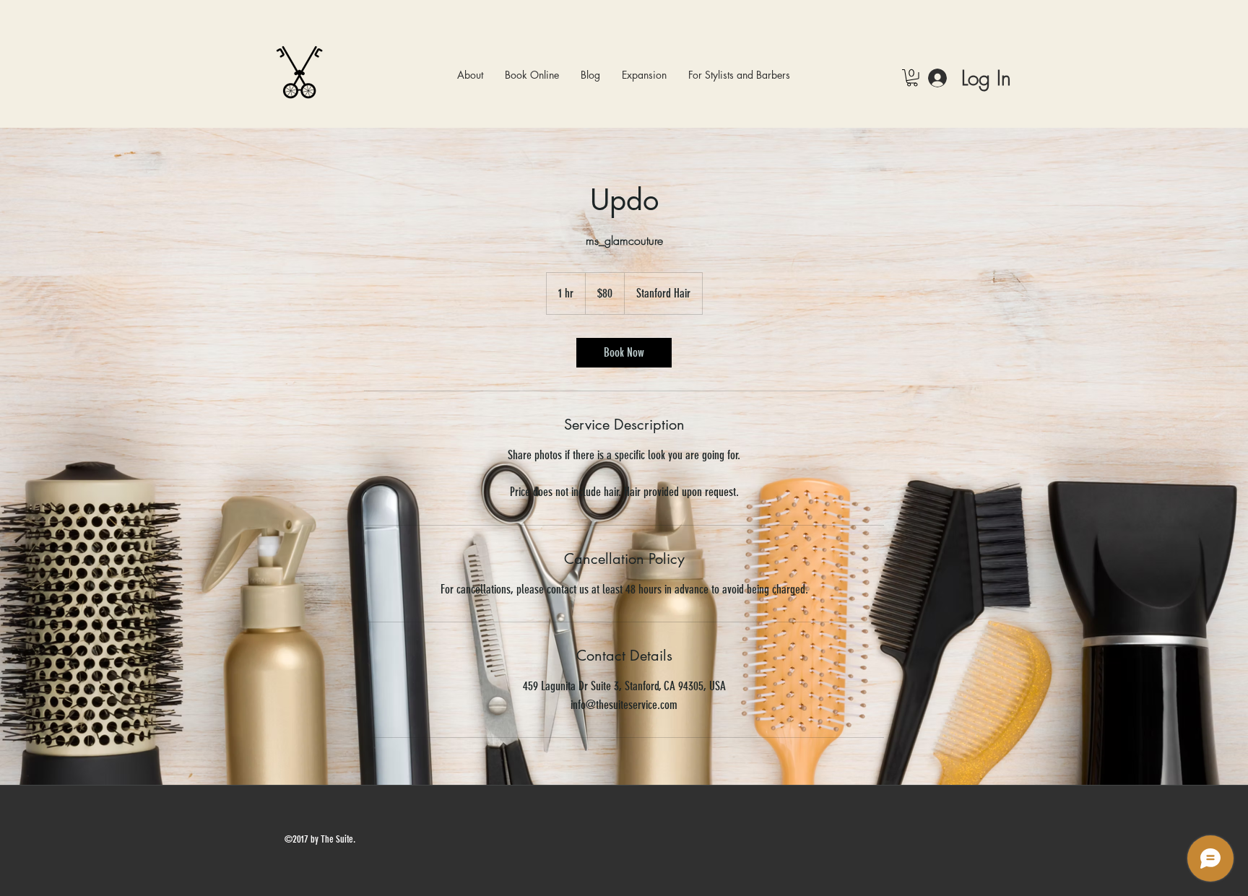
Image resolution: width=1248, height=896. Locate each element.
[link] (624, 352)
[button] (532, 75)
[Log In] (938, 77)
